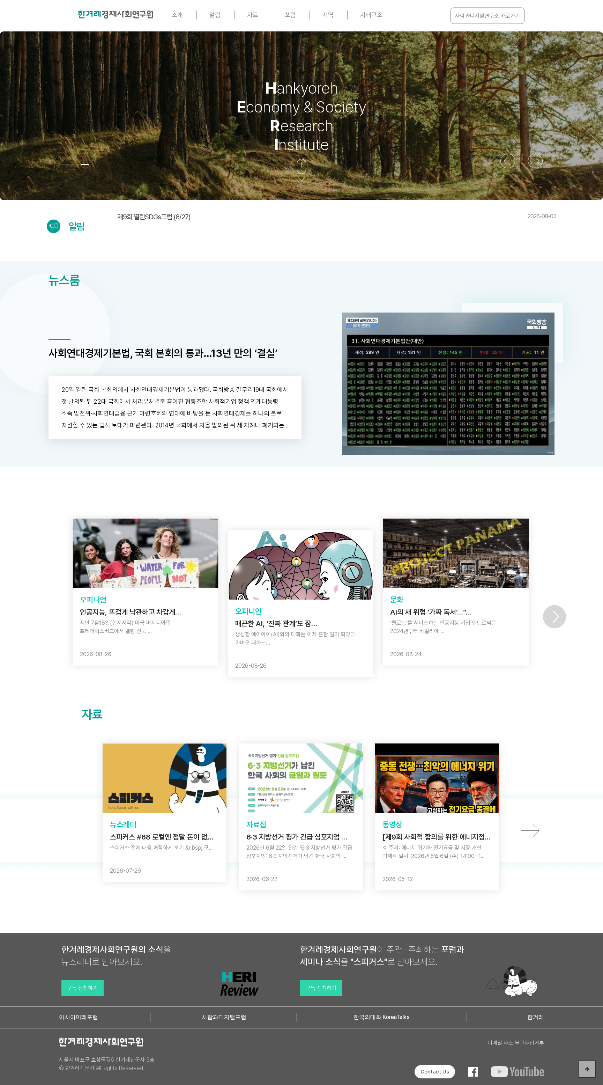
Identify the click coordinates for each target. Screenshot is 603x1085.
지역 (328, 15)
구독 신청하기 (82, 988)
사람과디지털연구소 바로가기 (487, 16)
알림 (215, 15)
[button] (65, 164)
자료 (252, 15)
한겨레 (535, 1017)
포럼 (290, 15)
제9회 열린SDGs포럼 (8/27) (336, 217)
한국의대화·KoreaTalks (381, 1017)
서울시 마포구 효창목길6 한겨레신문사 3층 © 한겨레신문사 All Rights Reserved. (107, 1063)
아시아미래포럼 (78, 1017)
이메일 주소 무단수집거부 (515, 1043)
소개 (177, 15)
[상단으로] (587, 1069)
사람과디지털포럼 (224, 1017)
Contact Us (434, 1072)
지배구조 (371, 15)
